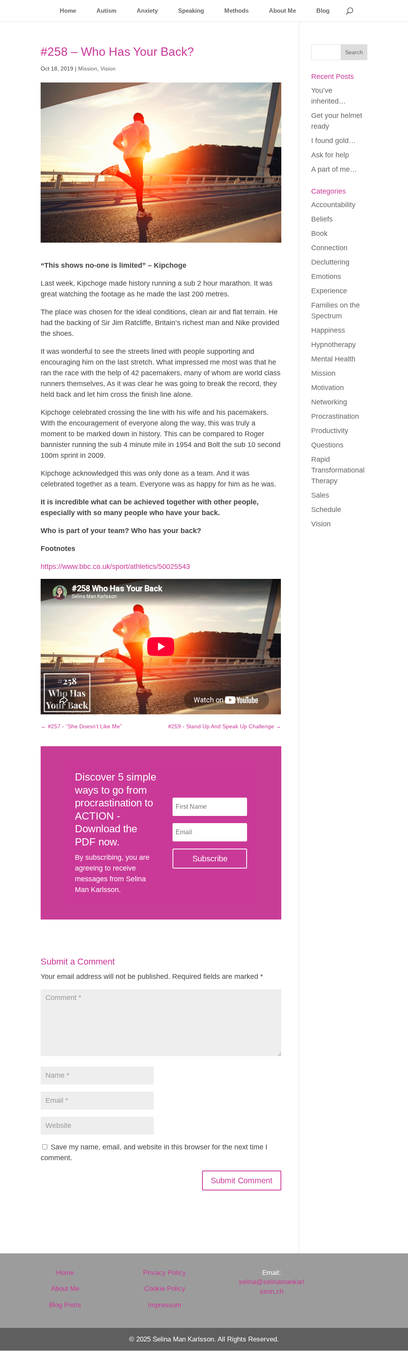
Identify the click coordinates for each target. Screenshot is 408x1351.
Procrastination (335, 416)
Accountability (333, 205)
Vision (108, 68)
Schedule (326, 510)
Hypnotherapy (333, 345)
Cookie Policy (164, 1288)
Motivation (327, 388)
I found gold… (333, 141)
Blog (323, 11)
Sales (320, 495)
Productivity (329, 431)
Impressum (164, 1305)
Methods (236, 11)
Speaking (191, 11)
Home (68, 11)
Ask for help (330, 155)
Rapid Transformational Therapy (338, 470)
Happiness (328, 330)
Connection (329, 248)
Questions (327, 445)
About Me (282, 11)
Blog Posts (65, 1305)
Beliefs (322, 219)
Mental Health (333, 359)
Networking (329, 402)
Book (319, 233)
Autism (106, 11)
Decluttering (330, 262)
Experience (329, 291)
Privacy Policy (164, 1272)
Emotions (326, 276)
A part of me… (334, 169)
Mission (87, 68)
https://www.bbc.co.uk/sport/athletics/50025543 (115, 567)
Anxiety (147, 11)
